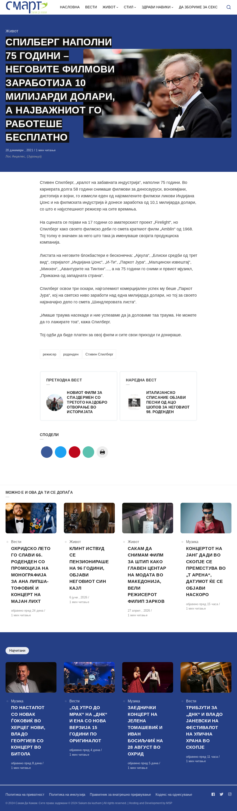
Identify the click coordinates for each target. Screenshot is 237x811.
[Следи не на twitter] (221, 794)
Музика (192, 542)
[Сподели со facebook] (47, 452)
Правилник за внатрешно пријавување (120, 794)
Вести (16, 542)
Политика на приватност (25, 794)
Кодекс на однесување (174, 794)
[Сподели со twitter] (60, 452)
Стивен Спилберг (99, 354)
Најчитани (17, 650)
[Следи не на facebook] (214, 794)
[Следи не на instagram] (228, 794)
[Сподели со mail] (88, 452)
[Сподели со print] (102, 452)
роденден (70, 354)
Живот (12, 31)
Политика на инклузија (67, 794)
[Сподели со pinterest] (74, 452)
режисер (49, 354)
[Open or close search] (228, 7)
